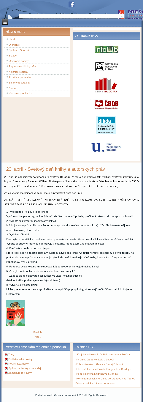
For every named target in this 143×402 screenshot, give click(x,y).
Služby (13, 55)
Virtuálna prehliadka (20, 93)
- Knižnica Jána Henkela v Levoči (94, 359)
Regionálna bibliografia (22, 66)
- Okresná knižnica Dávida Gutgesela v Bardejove (104, 369)
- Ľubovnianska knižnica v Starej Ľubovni (99, 364)
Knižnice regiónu (18, 71)
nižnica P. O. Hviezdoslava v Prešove (109, 354)
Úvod (12, 39)
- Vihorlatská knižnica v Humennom (95, 383)
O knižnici (14, 44)
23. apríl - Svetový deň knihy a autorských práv (55, 169)
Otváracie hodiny (19, 60)
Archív (12, 87)
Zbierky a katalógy (19, 82)
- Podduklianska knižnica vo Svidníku (96, 373)
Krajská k (82, 354)
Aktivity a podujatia (20, 77)
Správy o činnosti (19, 50)
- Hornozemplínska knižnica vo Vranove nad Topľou (105, 378)
